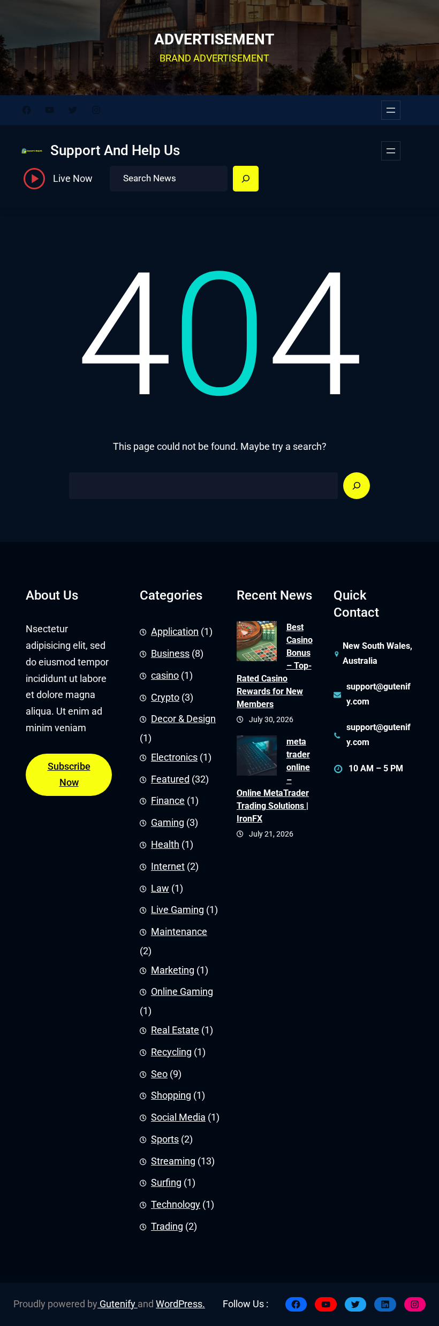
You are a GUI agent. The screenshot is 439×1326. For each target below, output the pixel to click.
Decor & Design (183, 719)
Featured (170, 779)
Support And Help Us (115, 150)
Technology (175, 1204)
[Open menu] (390, 110)
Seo (159, 1074)
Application (175, 631)
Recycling (171, 1052)
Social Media (178, 1117)
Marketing (172, 970)
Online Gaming (182, 991)
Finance (168, 800)
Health (165, 844)
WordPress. (180, 1304)
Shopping (171, 1095)
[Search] (246, 178)
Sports (165, 1139)
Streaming (173, 1161)
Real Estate (175, 1030)
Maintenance (179, 931)
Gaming (167, 822)
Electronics (174, 757)
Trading (167, 1226)
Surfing (166, 1182)
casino (165, 675)
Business (170, 653)
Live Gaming (177, 910)
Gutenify (117, 1304)
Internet (168, 866)
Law (160, 888)
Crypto (165, 697)
